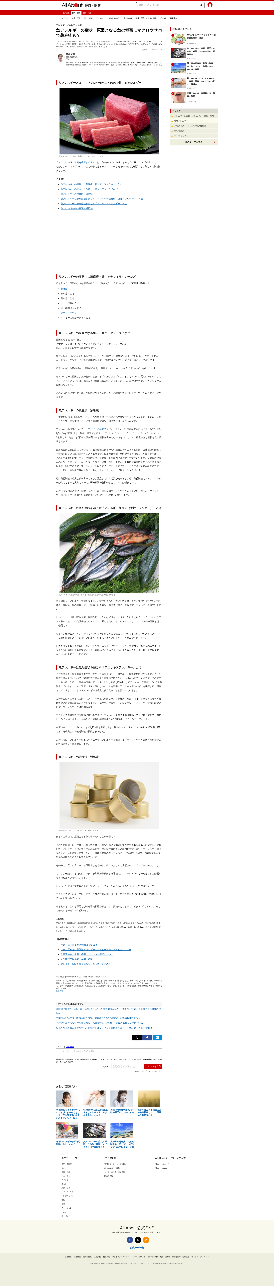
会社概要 (68, 1257)
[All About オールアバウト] (72, 5)
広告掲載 (97, 1257)
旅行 (63, 1200)
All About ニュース (162, 1164)
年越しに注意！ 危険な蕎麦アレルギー (80, 945)
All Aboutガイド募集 (112, 1168)
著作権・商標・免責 (155, 1257)
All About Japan (161, 1168)
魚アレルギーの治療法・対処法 (77, 208)
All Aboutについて (138, 1257)
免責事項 (59, 991)
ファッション (67, 1208)
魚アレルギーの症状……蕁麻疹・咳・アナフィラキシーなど (91, 184)
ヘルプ (206, 1257)
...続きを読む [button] (157, 65)
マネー (64, 1168)
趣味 (63, 1204)
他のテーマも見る (193, 142)
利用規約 (106, 1257)
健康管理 (66, 13)
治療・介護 (87, 13)
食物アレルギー (114, 18)
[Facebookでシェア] (147, 1037)
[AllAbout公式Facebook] (130, 1240)
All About (65, 18)
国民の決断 (108, 1176)
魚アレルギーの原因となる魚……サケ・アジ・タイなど (89, 189)
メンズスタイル (67, 1196)
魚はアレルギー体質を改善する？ (75, 162)
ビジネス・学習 (67, 1192)
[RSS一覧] (146, 1240)
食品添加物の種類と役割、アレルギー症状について (87, 954)
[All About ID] (209, 5)
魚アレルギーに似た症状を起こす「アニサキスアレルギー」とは (94, 203)
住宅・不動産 (67, 1164)
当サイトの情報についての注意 (177, 1257)
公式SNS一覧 (137, 1247)
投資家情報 (87, 1257)
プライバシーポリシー (120, 1257)
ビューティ (66, 1176)
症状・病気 (76, 13)
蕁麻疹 (64, 288)
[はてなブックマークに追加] (157, 1037)
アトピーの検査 (96, 429)
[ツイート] (137, 1037)
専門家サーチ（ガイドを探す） (116, 1164)
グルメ (64, 1212)
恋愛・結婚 (66, 1188)
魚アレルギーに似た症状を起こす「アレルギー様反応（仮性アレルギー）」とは (102, 199)
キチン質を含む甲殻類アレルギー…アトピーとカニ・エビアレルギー (96, 949)
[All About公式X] (138, 1240)
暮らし (64, 1184)
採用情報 (77, 1257)
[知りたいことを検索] (201, 5)
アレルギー (100, 18)
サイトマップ (197, 1257)
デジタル (65, 1180)
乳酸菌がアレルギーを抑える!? (76, 959)
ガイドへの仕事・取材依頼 (114, 1172)
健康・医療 (93, 5)
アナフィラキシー (70, 313)
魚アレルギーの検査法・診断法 (77, 194)
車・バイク (66, 1216)
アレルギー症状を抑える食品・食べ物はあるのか (86, 964)
